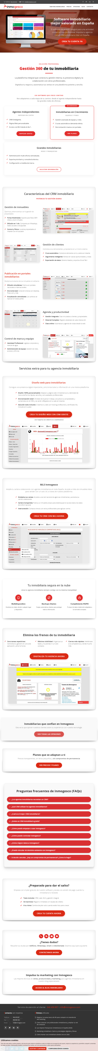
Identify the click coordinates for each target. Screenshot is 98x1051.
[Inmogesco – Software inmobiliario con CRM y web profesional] (13, 6)
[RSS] (93, 2)
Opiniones (76, 6)
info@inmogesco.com (30, 2)
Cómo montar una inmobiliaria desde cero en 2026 (53, 1034)
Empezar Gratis (25, 134)
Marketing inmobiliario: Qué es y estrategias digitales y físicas (57, 1031)
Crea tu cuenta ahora (49, 913)
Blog (83, 6)
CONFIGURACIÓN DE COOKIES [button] (58, 1048)
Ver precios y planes (49, 765)
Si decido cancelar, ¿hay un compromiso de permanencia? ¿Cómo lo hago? (41, 857)
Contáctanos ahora (49, 952)
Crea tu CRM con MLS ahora (49, 516)
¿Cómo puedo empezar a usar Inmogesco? (28, 828)
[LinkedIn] (90, 2)
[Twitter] (86, 2)
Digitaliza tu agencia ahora (49, 656)
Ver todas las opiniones (49, 734)
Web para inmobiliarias (57, 6)
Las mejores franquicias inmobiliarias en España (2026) (54, 1028)
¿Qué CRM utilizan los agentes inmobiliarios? (29, 807)
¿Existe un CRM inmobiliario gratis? (25, 821)
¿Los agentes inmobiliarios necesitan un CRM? (29, 799)
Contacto (90, 6)
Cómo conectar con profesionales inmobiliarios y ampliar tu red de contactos (57, 1023)
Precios (69, 6)
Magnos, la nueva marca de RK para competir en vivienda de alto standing (56, 1018)
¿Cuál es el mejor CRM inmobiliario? (25, 814)
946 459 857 (14, 2)
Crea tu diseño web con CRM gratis (49, 414)
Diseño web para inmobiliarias (49, 382)
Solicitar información (49, 169)
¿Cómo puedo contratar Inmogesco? (26, 836)
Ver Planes (72, 133)
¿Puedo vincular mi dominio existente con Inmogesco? (33, 850)
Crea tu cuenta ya (72, 41)
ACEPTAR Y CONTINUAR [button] (37, 1048)
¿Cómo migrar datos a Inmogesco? (25, 843)
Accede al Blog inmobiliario (49, 988)
